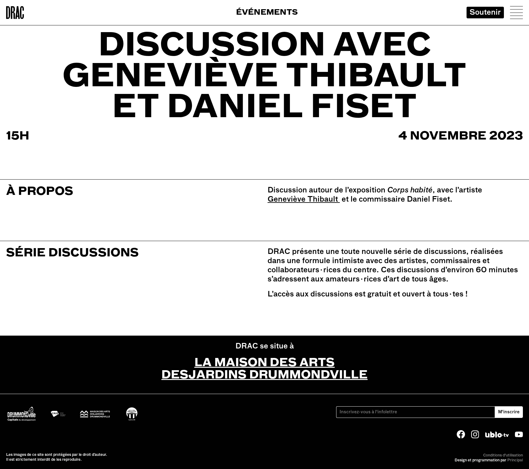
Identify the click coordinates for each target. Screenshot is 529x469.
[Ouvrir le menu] (516, 12)
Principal (515, 460)
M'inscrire (509, 412)
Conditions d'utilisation (503, 455)
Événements (267, 12)
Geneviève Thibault (304, 199)
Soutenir (485, 12)
